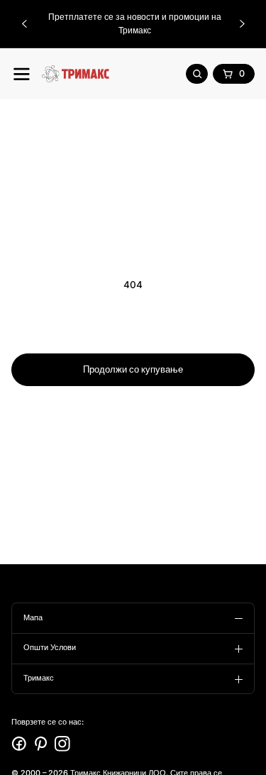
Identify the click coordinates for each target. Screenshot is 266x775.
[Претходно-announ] (24, 24)
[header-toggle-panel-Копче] (21, 74)
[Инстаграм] (62, 744)
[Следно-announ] (242, 24)
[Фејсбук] (19, 744)
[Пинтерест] (41, 744)
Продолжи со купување (133, 369)
